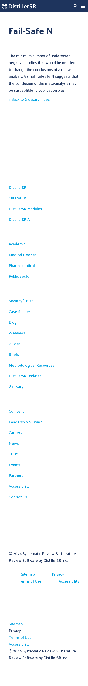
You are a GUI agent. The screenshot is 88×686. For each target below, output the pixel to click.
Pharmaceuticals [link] (23, 265)
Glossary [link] (16, 386)
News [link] (14, 443)
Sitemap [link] (28, 574)
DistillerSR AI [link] (20, 219)
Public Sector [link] (20, 276)
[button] (82, 6)
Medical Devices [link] (23, 254)
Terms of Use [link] (30, 581)
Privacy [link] (58, 574)
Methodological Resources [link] (31, 365)
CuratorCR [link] (17, 197)
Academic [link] (17, 243)
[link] (19, 6)
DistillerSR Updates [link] (25, 375)
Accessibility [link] (19, 486)
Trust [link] (13, 453)
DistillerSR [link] (17, 187)
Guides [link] (15, 343)
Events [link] (14, 464)
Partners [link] (16, 475)
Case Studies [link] (20, 311)
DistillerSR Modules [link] (25, 208)
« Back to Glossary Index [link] (29, 99)
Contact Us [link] (18, 497)
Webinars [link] (17, 332)
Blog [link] (13, 322)
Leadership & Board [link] (26, 421)
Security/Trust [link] (21, 300)
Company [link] (16, 411)
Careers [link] (15, 432)
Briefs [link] (14, 354)
